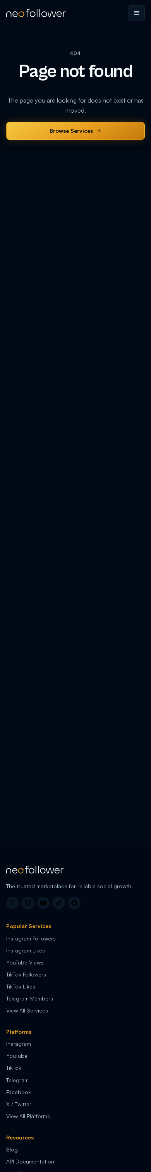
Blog (12, 1149)
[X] (12, 903)
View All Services (27, 1010)
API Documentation (30, 1161)
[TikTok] (59, 903)
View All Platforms (28, 1116)
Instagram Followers (31, 938)
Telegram (17, 1080)
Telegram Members (29, 998)
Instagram (18, 1043)
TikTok (13, 1067)
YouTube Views (24, 962)
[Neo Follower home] (36, 13)
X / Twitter (18, 1104)
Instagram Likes (25, 950)
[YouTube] (43, 903)
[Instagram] (28, 903)
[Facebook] (74, 903)
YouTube (16, 1055)
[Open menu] (137, 13)
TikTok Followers (26, 974)
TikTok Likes (20, 986)
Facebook (18, 1092)
